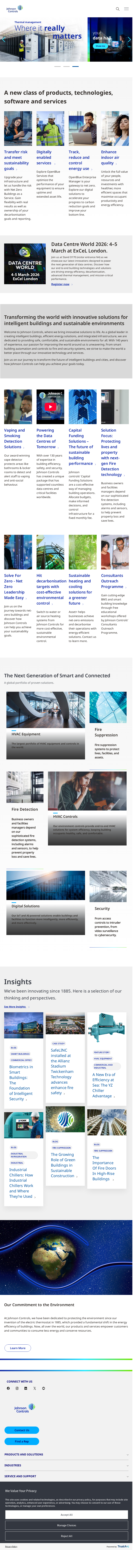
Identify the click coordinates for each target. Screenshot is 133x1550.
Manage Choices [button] (66, 1525)
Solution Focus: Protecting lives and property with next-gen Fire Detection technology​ (111, 452)
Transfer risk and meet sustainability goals (16, 160)
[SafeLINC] (65, 1023)
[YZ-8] (106, 1027)
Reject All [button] (66, 1536)
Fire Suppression (61, 1147)
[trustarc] (123, 1546)
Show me (100, 46)
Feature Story (101, 1052)
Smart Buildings (20, 1053)
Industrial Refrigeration (19, 1155)
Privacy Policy (11, 1546)
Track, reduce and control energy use (79, 160)
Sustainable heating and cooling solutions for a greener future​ (80, 589)
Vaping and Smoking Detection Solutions (14, 438)
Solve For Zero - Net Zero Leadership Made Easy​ (14, 586)
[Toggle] (126, 8)
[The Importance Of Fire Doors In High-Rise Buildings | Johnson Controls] (106, 1122)
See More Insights (15, 1006)
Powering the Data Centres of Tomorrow (46, 438)
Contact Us (22, 1430)
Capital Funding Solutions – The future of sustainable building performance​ (81, 446)
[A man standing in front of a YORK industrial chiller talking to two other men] (23, 1125)
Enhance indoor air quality (110, 157)
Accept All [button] (67, 1514)
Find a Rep (22, 1441)
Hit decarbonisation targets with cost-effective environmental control (51, 589)
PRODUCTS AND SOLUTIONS (24, 1454)
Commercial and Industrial (103, 1066)
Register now (60, 284)
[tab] (57, 66)
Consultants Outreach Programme (112, 581)
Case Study (58, 1043)
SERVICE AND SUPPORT (20, 1476)
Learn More (17, 1348)
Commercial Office (21, 1060)
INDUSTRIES (13, 1465)
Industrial (17, 1162)
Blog (13, 1047)
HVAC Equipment (103, 1058)
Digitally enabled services (44, 157)
